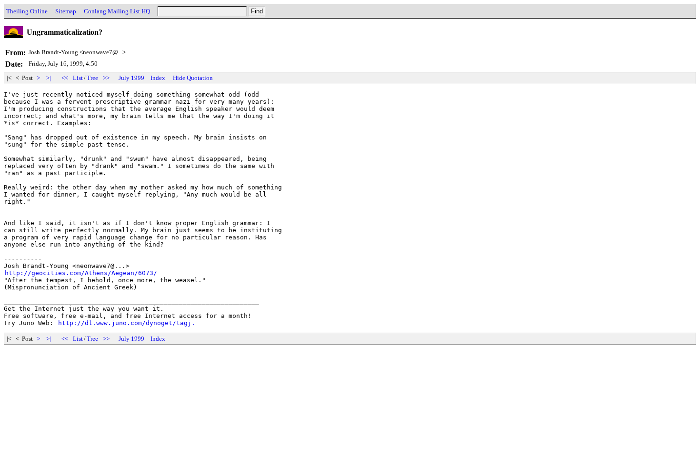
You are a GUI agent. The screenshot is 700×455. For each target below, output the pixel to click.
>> (106, 77)
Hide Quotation (193, 77)
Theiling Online (27, 11)
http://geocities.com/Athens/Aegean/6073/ (81, 273)
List (78, 77)
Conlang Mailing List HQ (117, 11)
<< (65, 77)
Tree (92, 77)
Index (157, 77)
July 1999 (131, 77)
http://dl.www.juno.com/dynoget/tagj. (126, 322)
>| (48, 77)
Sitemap (65, 11)
